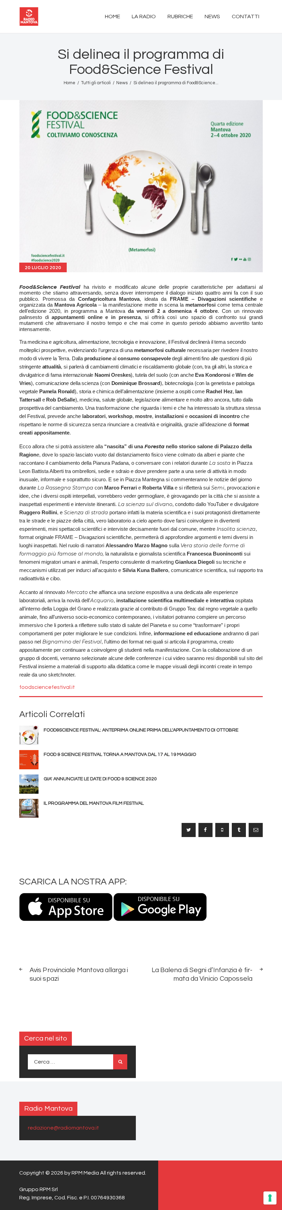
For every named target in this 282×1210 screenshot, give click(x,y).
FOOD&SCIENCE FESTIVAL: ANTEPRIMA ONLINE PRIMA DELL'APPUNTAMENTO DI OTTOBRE (141, 730)
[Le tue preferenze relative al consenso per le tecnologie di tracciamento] (269, 1197)
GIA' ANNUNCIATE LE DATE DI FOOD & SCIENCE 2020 (100, 779)
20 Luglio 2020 (43, 267)
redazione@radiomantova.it (63, 1128)
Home (69, 82)
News (122, 82)
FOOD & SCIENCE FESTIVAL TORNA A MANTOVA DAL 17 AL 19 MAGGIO (120, 754)
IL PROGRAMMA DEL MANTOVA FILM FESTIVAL (94, 803)
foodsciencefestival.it (47, 687)
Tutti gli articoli (96, 82)
